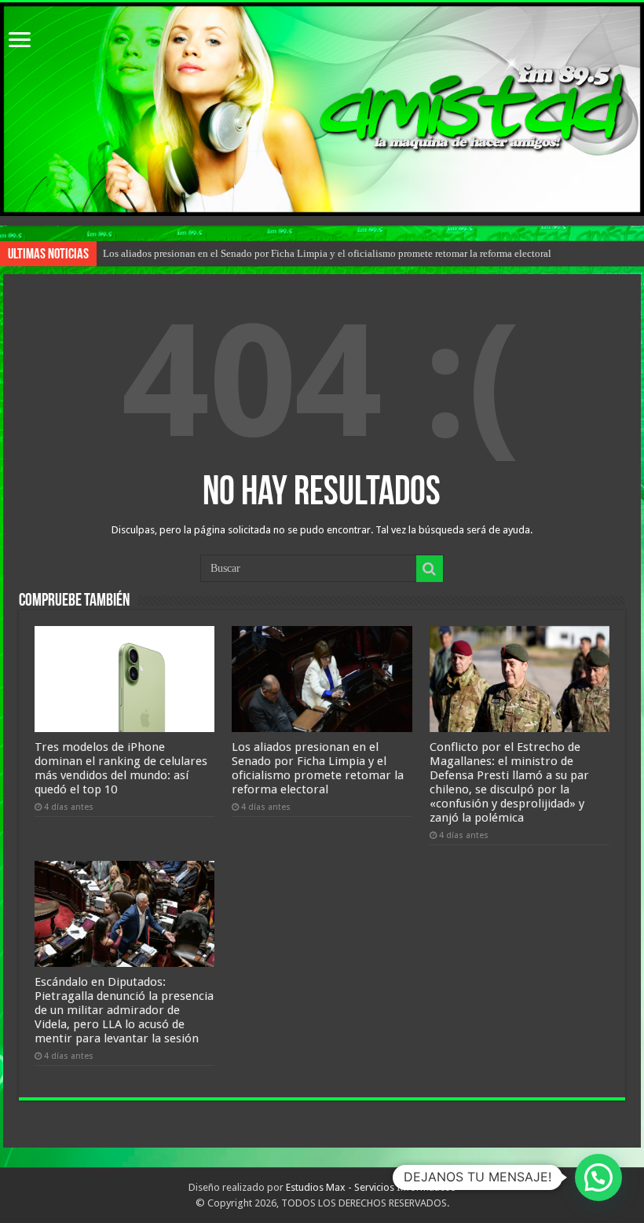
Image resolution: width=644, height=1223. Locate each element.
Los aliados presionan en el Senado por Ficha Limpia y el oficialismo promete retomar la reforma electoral (327, 253)
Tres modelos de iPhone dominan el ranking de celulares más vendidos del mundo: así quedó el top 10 (121, 768)
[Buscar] (429, 568)
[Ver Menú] (19, 41)
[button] (598, 1177)
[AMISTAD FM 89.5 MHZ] (322, 109)
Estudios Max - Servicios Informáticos (371, 1187)
